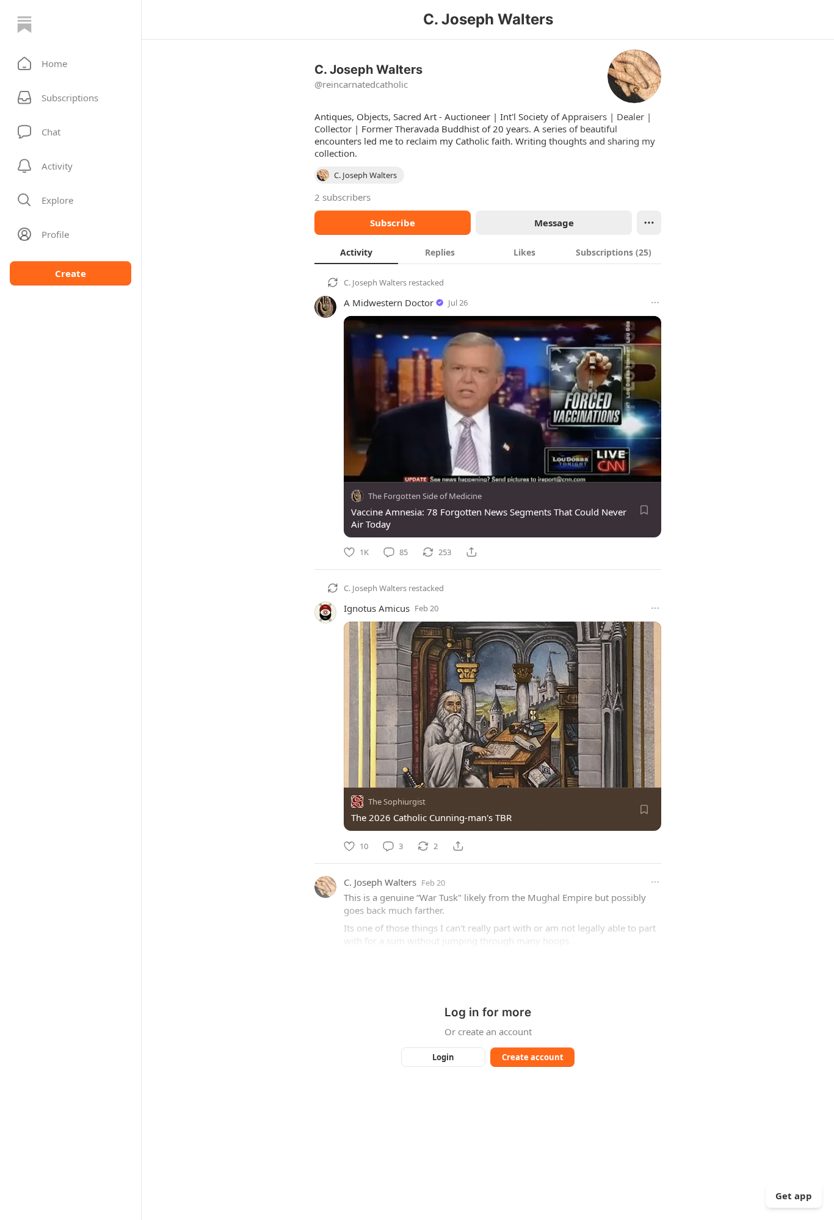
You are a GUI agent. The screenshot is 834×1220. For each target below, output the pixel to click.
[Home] (24, 24)
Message (554, 223)
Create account (533, 1057)
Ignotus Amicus (377, 608)
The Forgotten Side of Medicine (425, 495)
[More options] (655, 302)
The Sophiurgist (397, 802)
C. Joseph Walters (375, 282)
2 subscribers (342, 197)
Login (443, 1057)
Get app (793, 1196)
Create (70, 273)
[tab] (356, 252)
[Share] (471, 552)
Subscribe (392, 223)
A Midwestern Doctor (388, 302)
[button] (70, 63)
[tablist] (487, 252)
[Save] (644, 510)
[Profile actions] (649, 222)
